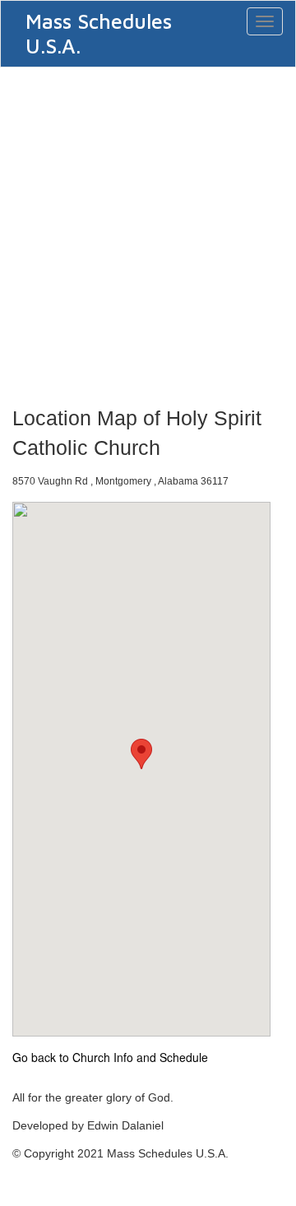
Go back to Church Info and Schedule (110, 1057)
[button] (141, 754)
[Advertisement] (148, 232)
